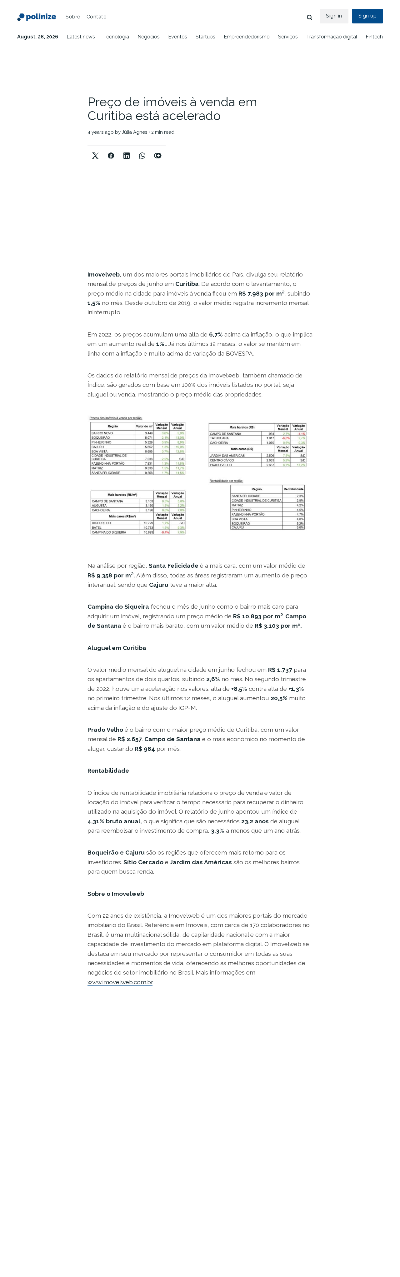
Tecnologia (116, 37)
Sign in (334, 16)
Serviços (288, 37)
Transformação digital (331, 37)
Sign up (367, 16)
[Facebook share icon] (111, 150)
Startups (205, 37)
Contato (97, 17)
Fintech (374, 37)
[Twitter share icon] (95, 150)
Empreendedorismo (247, 37)
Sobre (73, 17)
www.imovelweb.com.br (120, 982)
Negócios (149, 37)
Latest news (81, 37)
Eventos (177, 37)
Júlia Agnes (134, 132)
